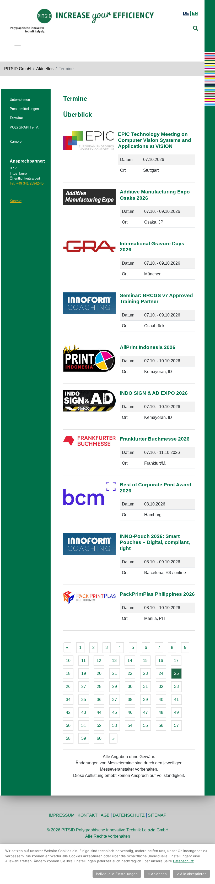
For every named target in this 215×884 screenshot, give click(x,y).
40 (161, 699)
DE (186, 13)
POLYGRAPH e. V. (24, 127)
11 (83, 660)
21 (114, 673)
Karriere (16, 141)
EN (195, 13)
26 (68, 686)
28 (99, 686)
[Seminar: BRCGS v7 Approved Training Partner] (89, 314)
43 (83, 712)
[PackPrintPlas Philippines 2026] (89, 609)
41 (176, 699)
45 (114, 712)
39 (145, 699)
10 (68, 660)
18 (68, 673)
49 (176, 712)
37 (114, 699)
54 (130, 725)
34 (68, 699)
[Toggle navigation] (17, 48)
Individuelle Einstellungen (117, 874)
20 (99, 673)
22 (130, 673)
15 (145, 660)
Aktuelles (44, 68)
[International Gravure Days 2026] (89, 262)
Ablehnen (157, 874)
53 (114, 725)
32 (161, 686)
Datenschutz (129, 815)
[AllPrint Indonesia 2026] (89, 362)
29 (114, 686)
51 (83, 725)
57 (176, 725)
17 (176, 660)
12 (98, 660)
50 (68, 725)
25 (176, 673)
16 (160, 660)
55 (145, 725)
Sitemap (157, 815)
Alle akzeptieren (191, 874)
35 (83, 699)
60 (99, 738)
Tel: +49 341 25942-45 (27, 183)
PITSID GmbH (17, 68)
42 (68, 712)
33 (176, 686)
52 (99, 725)
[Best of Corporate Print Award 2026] (89, 503)
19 (83, 673)
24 (161, 673)
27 (83, 686)
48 (161, 712)
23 (145, 673)
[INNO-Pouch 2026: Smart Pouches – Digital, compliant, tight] (89, 557)
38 (130, 699)
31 (145, 686)
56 (161, 725)
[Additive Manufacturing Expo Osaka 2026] (89, 210)
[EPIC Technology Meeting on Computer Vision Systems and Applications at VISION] (88, 155)
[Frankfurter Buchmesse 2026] (89, 454)
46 (130, 712)
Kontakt (16, 201)
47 (145, 712)
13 (114, 660)
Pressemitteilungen (24, 109)
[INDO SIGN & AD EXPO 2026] (89, 408)
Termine (16, 118)
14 (129, 660)
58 (68, 738)
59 (83, 738)
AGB (105, 815)
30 (130, 686)
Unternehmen (20, 100)
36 (99, 699)
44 (99, 712)
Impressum (61, 815)
